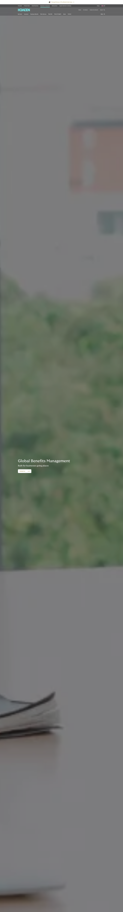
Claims (79, 9)
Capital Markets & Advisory (65, 5)
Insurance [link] (26, 14)
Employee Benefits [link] (34, 14)
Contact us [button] (22, 471)
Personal (20, 5)
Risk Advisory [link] (43, 14)
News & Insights (57, 14)
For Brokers (85, 9)
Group (98, 5)
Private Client (27, 5)
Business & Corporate (45, 5)
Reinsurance (54, 5)
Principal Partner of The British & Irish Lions (61, 2)
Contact (69, 14)
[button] (102, 5)
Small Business (35, 5)
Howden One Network (94, 9)
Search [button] (101, 9)
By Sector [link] (20, 14)
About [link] (64, 14)
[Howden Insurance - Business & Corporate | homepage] (24, 10)
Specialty (50, 14)
